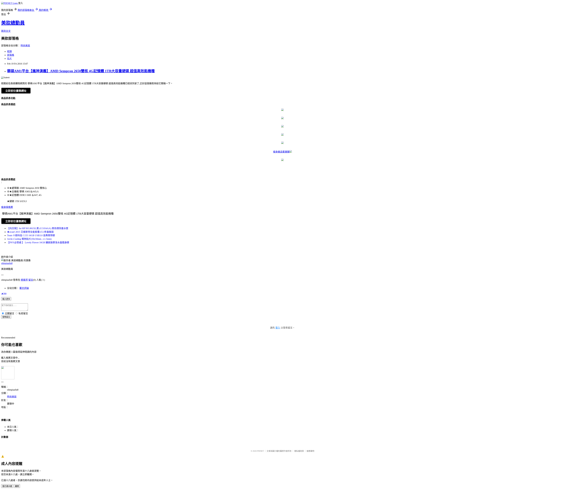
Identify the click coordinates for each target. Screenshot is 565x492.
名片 (9, 58)
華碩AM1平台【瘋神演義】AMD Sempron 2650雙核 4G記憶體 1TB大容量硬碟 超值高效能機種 (81, 71)
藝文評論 (24, 288)
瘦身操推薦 (7, 207)
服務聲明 (310, 451)
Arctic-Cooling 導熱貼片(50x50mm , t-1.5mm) (29, 239)
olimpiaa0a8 (7, 263)
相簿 (9, 51)
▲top (3, 293)
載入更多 (6, 299)
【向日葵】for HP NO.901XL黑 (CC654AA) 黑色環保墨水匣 (37, 228)
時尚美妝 (25, 45)
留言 (30, 280)
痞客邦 (24, 280)
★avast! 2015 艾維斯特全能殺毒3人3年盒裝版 (30, 232)
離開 (17, 486)
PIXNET (260, 451)
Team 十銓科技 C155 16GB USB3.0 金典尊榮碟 (31, 235)
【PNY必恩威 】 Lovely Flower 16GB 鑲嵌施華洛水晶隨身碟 (38, 242)
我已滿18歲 (7, 486)
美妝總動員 (13, 22)
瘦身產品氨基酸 (281, 152)
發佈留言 (6, 317)
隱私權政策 (299, 451)
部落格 (10, 55)
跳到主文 (6, 31)
